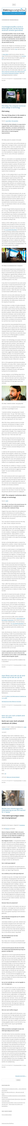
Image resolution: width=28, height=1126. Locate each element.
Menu (14, 4)
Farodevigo (22, 825)
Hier (16, 49)
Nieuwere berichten (20, 1076)
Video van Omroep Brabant (13, 777)
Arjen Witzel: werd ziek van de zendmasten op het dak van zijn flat (13, 676)
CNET (7, 501)
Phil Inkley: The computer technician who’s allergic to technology (14, 107)
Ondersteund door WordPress (8, 1123)
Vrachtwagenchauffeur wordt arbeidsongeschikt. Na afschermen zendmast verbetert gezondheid (12, 28)
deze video (5, 54)
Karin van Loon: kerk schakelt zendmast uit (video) (13, 716)
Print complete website (7, 1114)
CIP (5, 773)
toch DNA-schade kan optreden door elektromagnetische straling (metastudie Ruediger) (14, 71)
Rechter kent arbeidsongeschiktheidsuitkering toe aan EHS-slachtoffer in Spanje (14, 810)
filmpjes (7, 828)
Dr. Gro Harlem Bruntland (11, 229)
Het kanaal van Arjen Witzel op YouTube (11, 701)
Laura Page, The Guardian (12, 121)
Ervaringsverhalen (18, 78)
